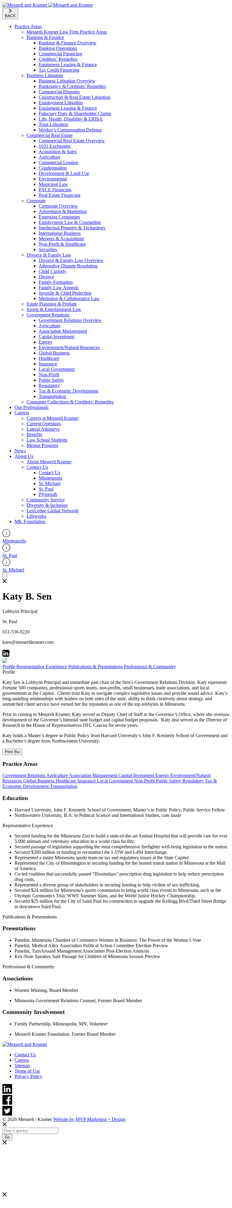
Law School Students (47, 439)
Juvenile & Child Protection (65, 293)
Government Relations (48, 314)
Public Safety (51, 380)
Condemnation (53, 167)
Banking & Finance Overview (67, 42)
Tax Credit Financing (59, 70)
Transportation (52, 396)
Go (7, 1137)
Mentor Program (42, 445)
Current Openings (44, 423)
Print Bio (12, 752)
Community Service (46, 499)
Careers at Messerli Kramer (53, 418)
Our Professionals (31, 407)
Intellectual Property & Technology (72, 227)
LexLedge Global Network (53, 510)
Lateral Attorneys (43, 429)
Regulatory (49, 385)
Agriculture (49, 157)
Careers (21, 412)
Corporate (36, 200)
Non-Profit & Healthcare (62, 244)
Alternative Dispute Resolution (68, 265)
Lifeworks (36, 516)
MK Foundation (29, 521)
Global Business (54, 352)
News (20, 450)
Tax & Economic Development (68, 390)
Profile (8, 666)
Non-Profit (49, 374)
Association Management (63, 331)
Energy (46, 342)
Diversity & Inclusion (47, 505)
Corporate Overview (58, 206)
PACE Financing (55, 189)
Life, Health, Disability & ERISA (71, 118)
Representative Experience (41, 666)
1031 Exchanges (54, 146)
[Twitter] (116, 1111)
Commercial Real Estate (49, 135)
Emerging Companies (59, 216)
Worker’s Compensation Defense (70, 129)
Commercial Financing (60, 53)
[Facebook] (116, 1100)
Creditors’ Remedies (58, 59)
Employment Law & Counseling (70, 222)
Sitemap (22, 1065)
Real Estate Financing (59, 195)
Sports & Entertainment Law (54, 309)
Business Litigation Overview (67, 80)
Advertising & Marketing (63, 211)
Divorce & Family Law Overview (71, 260)
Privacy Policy (28, 1076)
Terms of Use (27, 1071)
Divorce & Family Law (49, 254)
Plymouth (48, 494)
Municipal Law (53, 184)
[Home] (47, 5)
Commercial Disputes (59, 91)
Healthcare (49, 358)
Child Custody (52, 271)
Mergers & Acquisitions (61, 238)
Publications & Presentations (95, 666)
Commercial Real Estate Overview (72, 140)
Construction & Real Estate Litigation (74, 97)
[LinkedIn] (116, 1089)
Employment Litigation (61, 102)
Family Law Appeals (59, 287)
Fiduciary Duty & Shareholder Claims (75, 113)
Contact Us (37, 467)
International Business (60, 233)
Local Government (57, 369)
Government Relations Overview (70, 320)
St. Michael (49, 483)
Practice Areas (28, 26)
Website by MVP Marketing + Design (89, 1119)
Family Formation (56, 282)
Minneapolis (50, 478)
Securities (48, 249)
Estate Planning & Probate (52, 303)
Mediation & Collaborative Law (69, 298)
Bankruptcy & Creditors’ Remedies (72, 86)
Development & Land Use (64, 173)
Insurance (48, 363)
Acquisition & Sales (58, 151)
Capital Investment (56, 336)
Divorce (46, 276)
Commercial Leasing (58, 162)
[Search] (4, 576)
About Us (23, 456)
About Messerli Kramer (49, 461)
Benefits (34, 434)
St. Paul (46, 488)
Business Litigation (45, 75)
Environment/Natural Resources (69, 347)
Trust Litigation (53, 124)
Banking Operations (58, 48)
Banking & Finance (45, 37)
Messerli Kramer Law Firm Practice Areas (67, 31)
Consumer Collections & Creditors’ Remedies (70, 401)
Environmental (53, 178)
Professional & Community (150, 666)
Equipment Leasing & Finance (68, 64)
